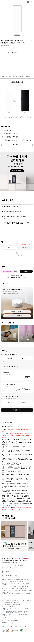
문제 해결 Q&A (9, 358)
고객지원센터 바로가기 (17, 410)
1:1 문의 (3, 577)
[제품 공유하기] (32, 41)
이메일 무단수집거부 (16, 558)
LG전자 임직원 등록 (6, 563)
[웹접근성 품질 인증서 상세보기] (21, 630)
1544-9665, (22, 583)
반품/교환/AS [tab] (10, 426)
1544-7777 (7, 584)
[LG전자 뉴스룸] (16, 626)
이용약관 (8, 558)
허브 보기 (20, 315)
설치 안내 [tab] (17, 426)
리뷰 (15, 76)
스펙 (3, 76)
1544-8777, (18, 586)
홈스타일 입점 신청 (16, 567)
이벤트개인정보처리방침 (7, 560)
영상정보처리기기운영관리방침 (19, 560)
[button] (24, 1)
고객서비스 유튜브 (5, 620)
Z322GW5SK (6, 45)
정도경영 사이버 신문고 (6, 567)
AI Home (28, 76)
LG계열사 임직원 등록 (15, 563)
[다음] (19, 35)
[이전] (15, 35)
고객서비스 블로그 (14, 620)
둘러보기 (20, 311)
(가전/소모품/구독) (21, 579)
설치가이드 (8, 76)
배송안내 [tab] (4, 426)
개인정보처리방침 (25, 558)
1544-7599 (20, 581)
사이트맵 (3, 558)
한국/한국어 (4, 622)
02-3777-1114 (13, 575)
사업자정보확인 (28, 600)
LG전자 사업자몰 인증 (18, 565)
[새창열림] (3, 626)
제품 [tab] (9, 247)
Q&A (21, 76)
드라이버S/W (25, 358)
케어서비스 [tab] (24, 247)
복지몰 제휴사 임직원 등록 (7, 565)
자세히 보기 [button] (17, 367)
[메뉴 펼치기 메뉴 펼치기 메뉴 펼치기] (32, 76)
